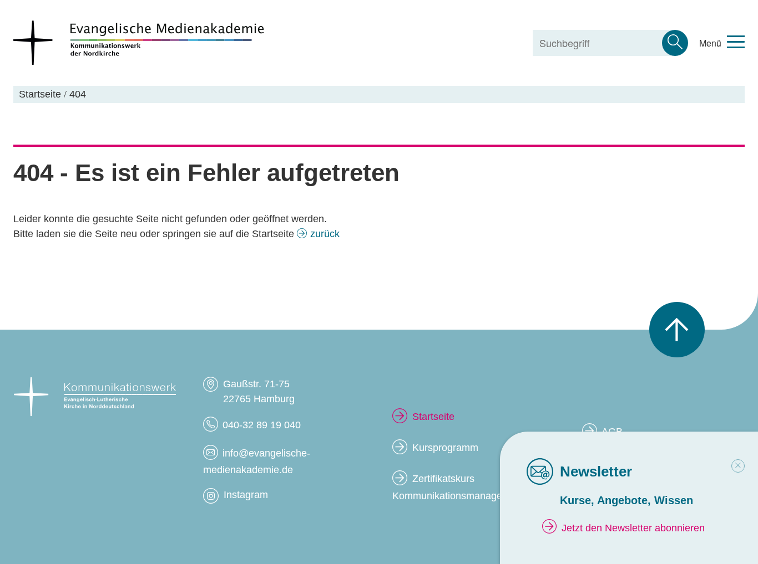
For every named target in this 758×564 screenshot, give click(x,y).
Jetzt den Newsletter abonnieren (633, 528)
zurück (325, 233)
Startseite (433, 416)
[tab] (738, 466)
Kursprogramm (445, 447)
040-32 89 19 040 (262, 424)
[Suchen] (675, 43)
